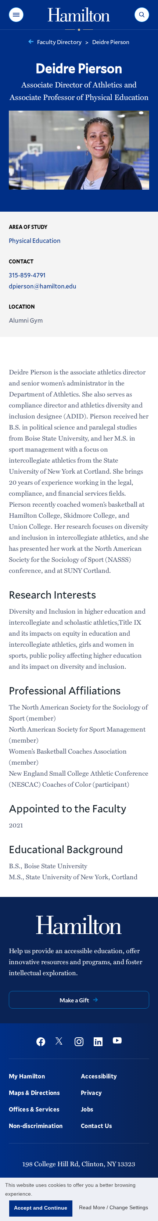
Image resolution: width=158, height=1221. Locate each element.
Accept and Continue (40, 1208)
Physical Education (35, 240)
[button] (16, 15)
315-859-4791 (27, 275)
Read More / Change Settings (113, 1207)
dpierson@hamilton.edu (42, 286)
